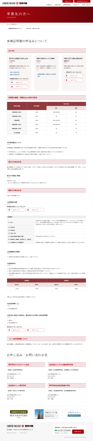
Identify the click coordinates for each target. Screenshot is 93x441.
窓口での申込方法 (15, 72)
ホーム (8, 24)
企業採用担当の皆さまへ (83, 1)
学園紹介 (49, 5)
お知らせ (76, 5)
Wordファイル (19, 82)
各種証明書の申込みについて (15, 28)
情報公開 (58, 5)
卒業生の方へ (68, 1)
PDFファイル (19, 86)
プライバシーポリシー (12, 433)
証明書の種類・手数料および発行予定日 (47, 75)
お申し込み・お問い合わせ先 (32, 28)
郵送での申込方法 (15, 74)
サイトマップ (23, 433)
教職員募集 (66, 5)
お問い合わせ (86, 5)
